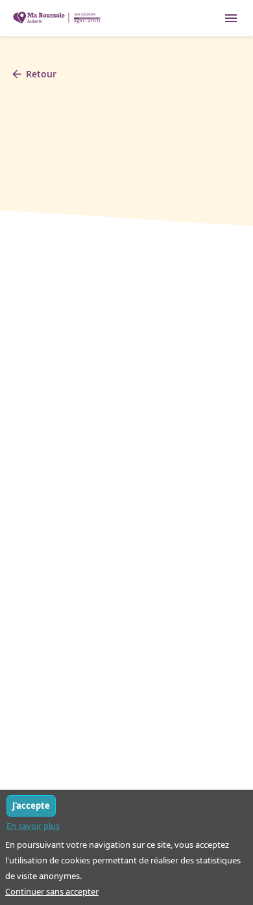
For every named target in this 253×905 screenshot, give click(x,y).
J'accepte (31, 805)
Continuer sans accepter (52, 891)
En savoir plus (33, 826)
